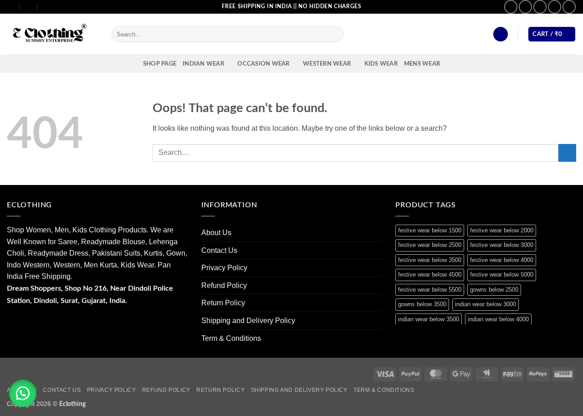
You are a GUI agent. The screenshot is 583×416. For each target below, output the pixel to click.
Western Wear (327, 64)
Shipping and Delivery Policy (248, 320)
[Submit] (334, 34)
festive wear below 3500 (429, 260)
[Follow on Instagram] (525, 6)
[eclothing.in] (52, 34)
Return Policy (223, 303)
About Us (216, 232)
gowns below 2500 (494, 289)
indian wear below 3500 (428, 319)
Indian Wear (203, 64)
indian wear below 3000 (485, 304)
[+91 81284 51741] (47, 6)
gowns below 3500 (422, 304)
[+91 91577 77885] (29, 6)
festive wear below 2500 (429, 244)
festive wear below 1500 (429, 230)
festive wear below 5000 (501, 274)
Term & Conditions (231, 338)
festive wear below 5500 (429, 289)
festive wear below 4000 (501, 260)
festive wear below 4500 (429, 274)
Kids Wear (381, 64)
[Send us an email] (540, 6)
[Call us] (554, 6)
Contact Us (219, 250)
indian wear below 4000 (498, 319)
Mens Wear (422, 64)
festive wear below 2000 (501, 230)
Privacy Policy (224, 268)
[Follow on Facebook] (510, 6)
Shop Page (159, 64)
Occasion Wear (263, 64)
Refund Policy (224, 285)
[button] (500, 34)
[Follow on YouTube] (569, 6)
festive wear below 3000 (501, 244)
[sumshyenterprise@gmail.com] (11, 6)
